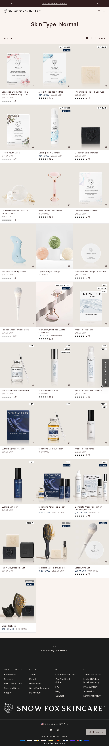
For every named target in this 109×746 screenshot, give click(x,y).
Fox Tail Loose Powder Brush (15, 330)
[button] (54, 743)
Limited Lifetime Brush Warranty (91, 681)
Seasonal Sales (12, 688)
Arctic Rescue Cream (48, 391)
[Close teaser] (102, 386)
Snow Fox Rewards (39, 688)
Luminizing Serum (10, 507)
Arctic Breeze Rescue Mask (51, 92)
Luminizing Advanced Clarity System (52, 508)
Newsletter (35, 683)
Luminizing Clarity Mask (13, 449)
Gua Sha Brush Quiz (65, 674)
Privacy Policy (90, 686)
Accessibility (90, 691)
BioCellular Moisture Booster (15, 391)
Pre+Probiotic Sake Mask (86, 211)
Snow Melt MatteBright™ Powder (90, 272)
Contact (59, 695)
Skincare (8, 679)
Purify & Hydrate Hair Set (13, 568)
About (32, 674)
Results (33, 679)
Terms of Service (92, 674)
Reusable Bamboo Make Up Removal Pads (15, 212)
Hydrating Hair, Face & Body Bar (89, 92)
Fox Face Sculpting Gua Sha (15, 272)
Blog (57, 691)
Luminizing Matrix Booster (51, 449)
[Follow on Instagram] (58, 730)
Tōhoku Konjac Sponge (49, 272)
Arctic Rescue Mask (84, 330)
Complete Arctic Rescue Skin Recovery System (88, 508)
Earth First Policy (92, 695)
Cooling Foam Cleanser (49, 153)
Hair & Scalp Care (13, 683)
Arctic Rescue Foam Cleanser (88, 391)
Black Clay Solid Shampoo (86, 153)
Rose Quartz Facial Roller (50, 211)
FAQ (57, 686)
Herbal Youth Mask (11, 153)
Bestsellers (10, 674)
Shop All (8, 692)
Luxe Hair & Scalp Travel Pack (52, 568)
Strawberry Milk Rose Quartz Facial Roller (52, 331)
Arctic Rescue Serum (84, 449)
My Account (35, 692)
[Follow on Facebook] (51, 730)
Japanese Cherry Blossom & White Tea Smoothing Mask (15, 93)
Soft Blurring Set (82, 568)
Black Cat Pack (9, 626)
